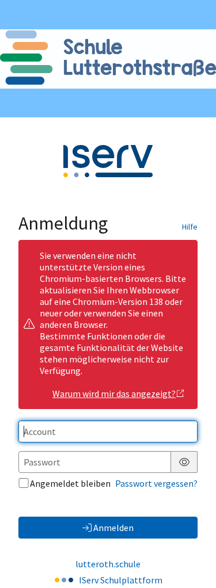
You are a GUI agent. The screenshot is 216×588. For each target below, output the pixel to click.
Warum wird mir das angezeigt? (114, 393)
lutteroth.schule (108, 564)
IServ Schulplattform (120, 580)
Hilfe (190, 227)
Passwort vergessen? (156, 483)
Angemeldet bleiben (70, 483)
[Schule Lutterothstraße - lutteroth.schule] (108, 59)
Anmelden (113, 527)
